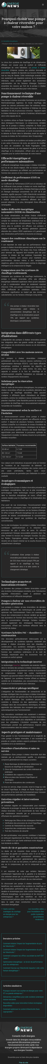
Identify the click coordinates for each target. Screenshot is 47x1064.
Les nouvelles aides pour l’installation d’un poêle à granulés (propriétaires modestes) (35, 914)
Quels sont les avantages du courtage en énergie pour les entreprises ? (12, 913)
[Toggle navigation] (43, 4)
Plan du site (23, 1063)
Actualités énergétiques (11, 41)
